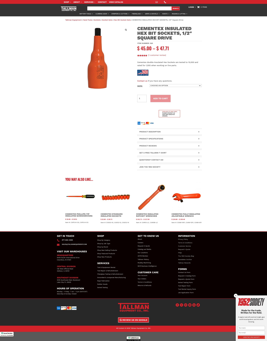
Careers (140, 242)
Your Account (142, 275)
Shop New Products (104, 257)
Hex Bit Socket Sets (122, 20)
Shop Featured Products (106, 253)
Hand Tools (87, 20)
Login (191, 7)
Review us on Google (134, 320)
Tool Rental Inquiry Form (187, 289)
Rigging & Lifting (178, 14)
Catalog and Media (144, 249)
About (76, 2)
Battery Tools (85, 14)
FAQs (180, 253)
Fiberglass (136, 14)
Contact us (142, 81)
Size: (140, 86)
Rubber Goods (102, 284)
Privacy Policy (183, 239)
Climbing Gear (101, 14)
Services (88, 2)
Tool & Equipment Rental (106, 267)
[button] (126, 30)
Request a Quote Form (186, 279)
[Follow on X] (181, 305)
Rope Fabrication (103, 281)
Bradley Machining (144, 263)
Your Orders (142, 279)
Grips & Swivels (151, 14)
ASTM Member (143, 256)
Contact (102, 2)
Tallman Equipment (73, 20)
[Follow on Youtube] (189, 305)
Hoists (165, 14)
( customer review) (157, 55)
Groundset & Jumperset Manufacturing (111, 277)
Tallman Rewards (184, 263)
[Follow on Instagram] (185, 305)
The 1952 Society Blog (186, 256)
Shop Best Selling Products (107, 250)
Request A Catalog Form (187, 276)
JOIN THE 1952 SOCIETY (251, 337)
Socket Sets (107, 20)
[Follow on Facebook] (177, 305)
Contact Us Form (184, 272)
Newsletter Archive (185, 259)
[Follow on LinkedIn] (194, 305)
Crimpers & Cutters (119, 14)
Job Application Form (186, 292)
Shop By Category (103, 240)
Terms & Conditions (145, 282)
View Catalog (116, 2)
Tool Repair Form (184, 286)
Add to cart (160, 98)
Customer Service (184, 246)
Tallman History (143, 259)
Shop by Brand (102, 247)
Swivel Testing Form (185, 282)
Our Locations (143, 252)
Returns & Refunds (144, 285)
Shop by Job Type (103, 243)
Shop (66, 2)
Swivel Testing (102, 287)
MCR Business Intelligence (147, 266)
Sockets (97, 20)
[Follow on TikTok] (198, 305)
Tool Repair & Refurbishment (107, 271)
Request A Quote (144, 246)
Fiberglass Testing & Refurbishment (110, 274)
